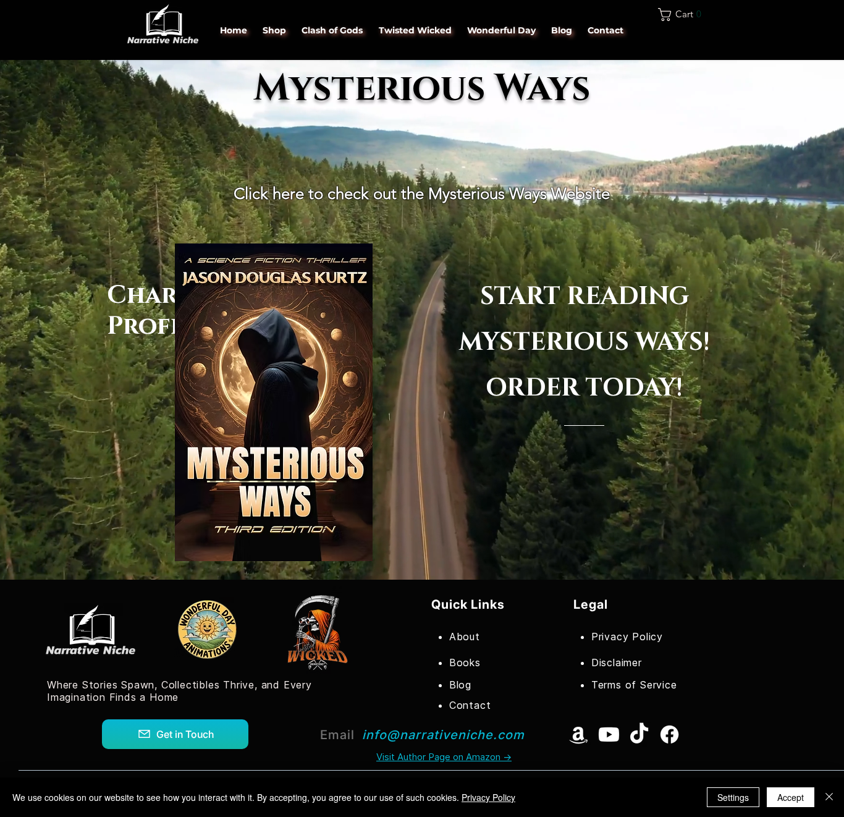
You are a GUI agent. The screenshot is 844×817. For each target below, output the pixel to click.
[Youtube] (609, 734)
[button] (683, 14)
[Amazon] (579, 734)
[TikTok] (639, 734)
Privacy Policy (488, 797)
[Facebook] (669, 734)
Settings (733, 797)
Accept (790, 797)
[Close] (829, 797)
